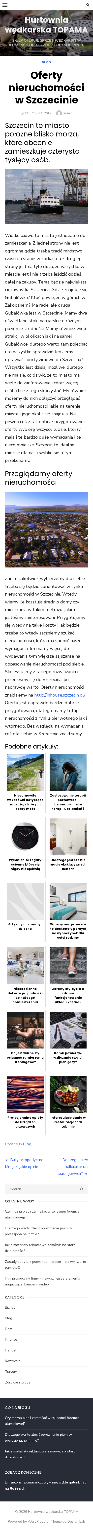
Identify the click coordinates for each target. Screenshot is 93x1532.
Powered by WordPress (26, 1521)
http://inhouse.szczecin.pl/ (59, 695)
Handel (10, 1350)
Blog (46, 62)
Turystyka (13, 1371)
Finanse (11, 1339)
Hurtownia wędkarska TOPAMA (46, 24)
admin (68, 113)
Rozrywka (13, 1361)
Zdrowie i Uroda (18, 1382)
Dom (8, 1329)
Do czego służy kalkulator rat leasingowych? (73, 1166)
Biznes (10, 1307)
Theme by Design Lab (68, 1521)
